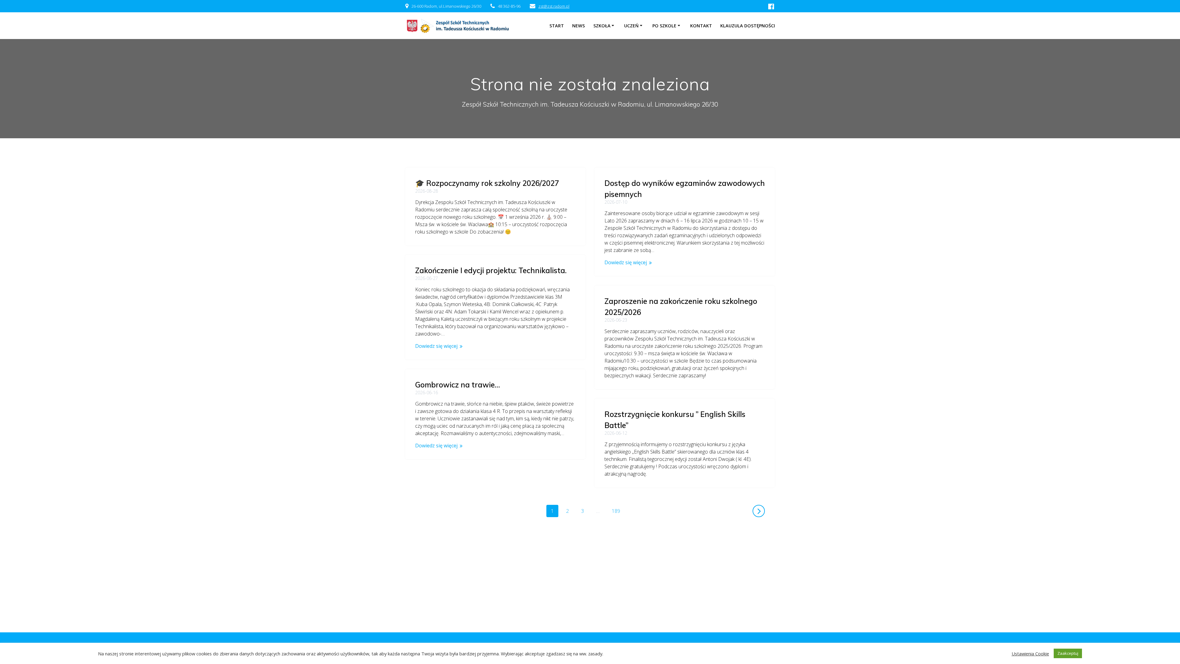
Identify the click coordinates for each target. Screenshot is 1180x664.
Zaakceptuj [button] (1067, 653)
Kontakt (701, 26)
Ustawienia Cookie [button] (1030, 653)
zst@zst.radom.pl (553, 6)
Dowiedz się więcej (625, 262)
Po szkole (664, 26)
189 (618, 510)
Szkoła (602, 26)
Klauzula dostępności (747, 26)
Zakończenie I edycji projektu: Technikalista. (491, 270)
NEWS (578, 26)
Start (556, 26)
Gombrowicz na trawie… (457, 384)
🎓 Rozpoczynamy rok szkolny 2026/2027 (487, 183)
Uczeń (631, 26)
